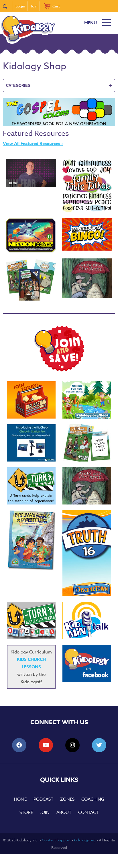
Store (26, 812)
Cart (56, 6)
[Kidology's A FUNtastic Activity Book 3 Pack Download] (31, 279)
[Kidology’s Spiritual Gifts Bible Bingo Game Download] (87, 234)
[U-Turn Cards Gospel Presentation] (31, 485)
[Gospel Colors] (59, 124)
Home (20, 799)
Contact (88, 812)
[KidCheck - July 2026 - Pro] (31, 443)
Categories (59, 85)
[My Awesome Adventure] (31, 541)
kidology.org (85, 840)
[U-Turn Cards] (31, 620)
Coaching (92, 799)
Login (20, 6)
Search (7, 6)
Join (34, 6)
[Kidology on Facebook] (86, 663)
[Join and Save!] (59, 370)
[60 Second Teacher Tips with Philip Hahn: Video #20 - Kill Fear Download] (31, 173)
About (63, 812)
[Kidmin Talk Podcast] (86, 620)
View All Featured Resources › (33, 143)
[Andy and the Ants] (86, 485)
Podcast (43, 799)
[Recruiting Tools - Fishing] (86, 400)
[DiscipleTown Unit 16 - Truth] (86, 553)
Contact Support (56, 840)
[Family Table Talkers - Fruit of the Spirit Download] (87, 186)
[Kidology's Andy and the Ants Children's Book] (87, 278)
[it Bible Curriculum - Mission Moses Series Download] (31, 235)
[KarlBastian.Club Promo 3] (31, 400)
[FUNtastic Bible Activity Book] (86, 443)
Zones (67, 799)
